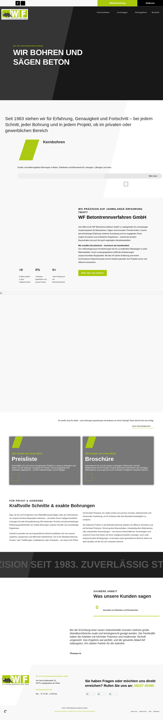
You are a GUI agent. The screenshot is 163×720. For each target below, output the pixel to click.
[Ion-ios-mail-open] (23, 3)
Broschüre (99, 459)
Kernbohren (54, 142)
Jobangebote (141, 12)
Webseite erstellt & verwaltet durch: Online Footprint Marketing (75, 711)
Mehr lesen (153, 176)
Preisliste (24, 459)
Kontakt (155, 12)
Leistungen (122, 12)
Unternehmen (103, 12)
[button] (125, 184)
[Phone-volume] (18, 3)
